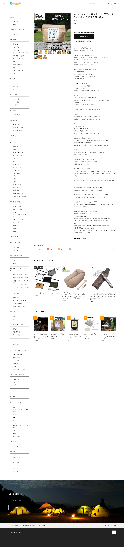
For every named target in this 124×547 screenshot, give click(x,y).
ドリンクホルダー (18, 170)
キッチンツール (17, 155)
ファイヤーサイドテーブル (20, 53)
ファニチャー (14, 79)
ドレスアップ (16, 115)
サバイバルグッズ (18, 335)
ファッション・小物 (15, 403)
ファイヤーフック (18, 59)
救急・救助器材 (17, 332)
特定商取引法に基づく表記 (29, 525)
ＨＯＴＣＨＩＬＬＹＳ (16, 458)
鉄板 (14, 67)
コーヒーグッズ (17, 164)
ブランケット (16, 379)
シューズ (15, 420)
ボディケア (13, 451)
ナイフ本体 (16, 247)
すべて (39, 249)
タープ (15, 105)
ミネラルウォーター (18, 219)
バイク (12, 340)
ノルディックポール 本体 (20, 274)
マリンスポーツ (14, 312)
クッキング (13, 142)
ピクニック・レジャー (16, 255)
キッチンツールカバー (19, 196)
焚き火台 (15, 44)
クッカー (15, 146)
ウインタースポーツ (16, 293)
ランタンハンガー (18, 127)
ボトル (15, 149)
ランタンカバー (17, 130)
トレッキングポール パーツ (21, 288)
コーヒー (15, 212)
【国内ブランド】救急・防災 (17, 30)
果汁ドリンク (16, 222)
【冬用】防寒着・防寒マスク (20, 306)
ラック (15, 89)
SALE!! (12, 17)
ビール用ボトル (17, 190)
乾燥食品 (15, 228)
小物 (14, 73)
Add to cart (84, 36)
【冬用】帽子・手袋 (18, 303)
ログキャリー (16, 62)
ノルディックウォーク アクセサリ (20, 281)
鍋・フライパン (17, 167)
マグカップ (16, 176)
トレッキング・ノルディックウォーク (19, 269)
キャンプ (15, 21)
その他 (15, 24)
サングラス (13, 396)
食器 (14, 161)
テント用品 (16, 102)
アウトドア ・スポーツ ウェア (18, 350)
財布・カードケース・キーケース (20, 426)
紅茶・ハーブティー (18, 209)
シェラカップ (16, 173)
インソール (16, 360)
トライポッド (16, 47)
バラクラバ (16, 465)
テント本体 (16, 99)
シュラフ (15, 385)
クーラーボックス (18, 193)
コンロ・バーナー (17, 185)
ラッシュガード (17, 319)
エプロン (15, 366)
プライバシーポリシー (13, 525)
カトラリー (16, 158)
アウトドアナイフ (15, 243)
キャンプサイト (14, 110)
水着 (14, 316)
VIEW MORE (17, 507)
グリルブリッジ (17, 50)
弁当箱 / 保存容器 (18, 152)
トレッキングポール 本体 (20, 285)
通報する (85, 238)
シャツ (15, 407)
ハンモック (13, 136)
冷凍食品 (15, 231)
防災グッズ (16, 329)
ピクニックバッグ (18, 263)
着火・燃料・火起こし (18, 56)
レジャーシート (17, 260)
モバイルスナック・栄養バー (20, 215)
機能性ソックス (17, 357)
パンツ (15, 414)
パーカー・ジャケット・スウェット (20, 410)
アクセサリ (16, 423)
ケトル (15, 179)
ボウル (15, 182)
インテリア (13, 442)
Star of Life (16, 34)
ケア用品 (15, 363)
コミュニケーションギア (20, 369)
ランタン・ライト (15, 120)
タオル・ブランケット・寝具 (18, 374)
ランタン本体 (16, 124)
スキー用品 (16, 297)
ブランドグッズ (17, 436)
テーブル (15, 83)
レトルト (15, 225)
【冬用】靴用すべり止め (19, 300)
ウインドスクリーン (18, 70)
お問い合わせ (42, 525)
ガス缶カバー (16, 187)
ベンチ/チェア (17, 86)
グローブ (15, 468)
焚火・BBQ (13, 39)
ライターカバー (17, 64)
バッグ (12, 390)
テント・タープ (14, 94)
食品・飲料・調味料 (15, 202)
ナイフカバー (16, 250)
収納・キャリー (14, 236)
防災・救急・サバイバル (16, 324)
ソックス (15, 471)
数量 (75, 23)
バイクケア (16, 345)
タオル (15, 382)
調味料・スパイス (17, 206)
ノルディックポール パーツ (21, 277)
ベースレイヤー (17, 354)
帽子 (14, 417)
